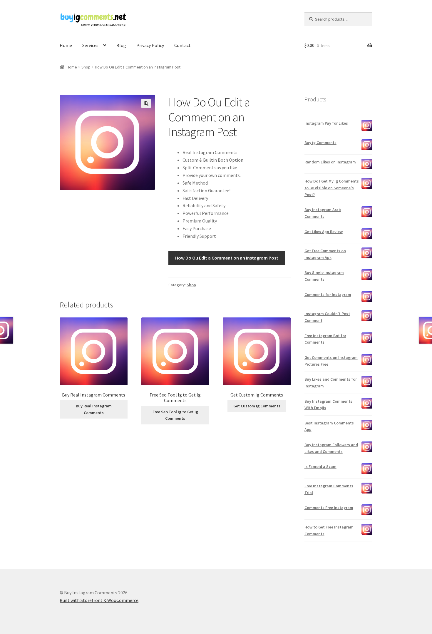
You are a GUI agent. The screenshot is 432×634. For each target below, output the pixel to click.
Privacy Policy (150, 45)
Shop (86, 67)
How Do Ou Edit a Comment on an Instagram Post (226, 258)
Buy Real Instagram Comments (94, 409)
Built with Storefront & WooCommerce (99, 600)
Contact (182, 45)
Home (66, 45)
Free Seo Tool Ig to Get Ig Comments (175, 415)
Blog (121, 45)
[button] (146, 103)
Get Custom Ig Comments (256, 406)
